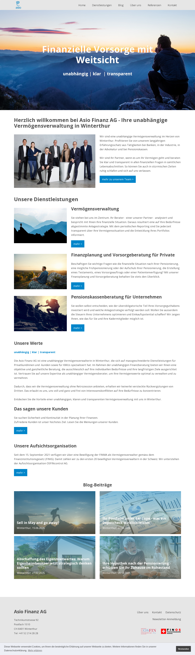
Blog (120, 5)
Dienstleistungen (102, 5)
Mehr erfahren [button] (35, 650)
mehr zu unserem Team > (117, 179)
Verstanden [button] (183, 649)
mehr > (77, 244)
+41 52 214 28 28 (28, 633)
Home (82, 5)
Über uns (135, 5)
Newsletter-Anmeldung (166, 619)
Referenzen (154, 5)
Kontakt (172, 5)
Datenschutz (173, 612)
